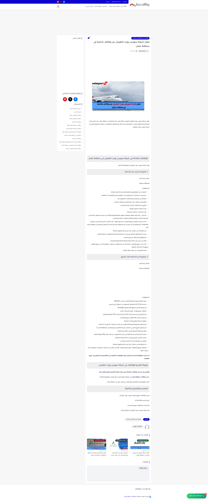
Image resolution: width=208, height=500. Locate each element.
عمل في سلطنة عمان (100, 6)
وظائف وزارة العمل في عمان (73, 148)
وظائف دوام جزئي (76, 122)
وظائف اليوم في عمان (75, 118)
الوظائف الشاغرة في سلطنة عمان (112, 355)
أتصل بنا (125, 1)
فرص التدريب (89, 6)
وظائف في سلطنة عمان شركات (117, 6)
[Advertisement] (104, 22)
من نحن (108, 1)
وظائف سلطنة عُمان (129, 496)
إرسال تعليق (143, 468)
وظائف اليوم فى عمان (75, 115)
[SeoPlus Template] (150, 497)
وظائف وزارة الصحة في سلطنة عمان (71, 145)
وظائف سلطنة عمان (138, 377)
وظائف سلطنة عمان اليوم (74, 125)
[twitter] (61, 2)
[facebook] (64, 2)
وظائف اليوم (142, 51)
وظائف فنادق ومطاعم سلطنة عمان (71, 132)
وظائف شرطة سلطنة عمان (73, 128)
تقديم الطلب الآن (104, 372)
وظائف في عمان (76, 138)
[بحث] (58, 6)
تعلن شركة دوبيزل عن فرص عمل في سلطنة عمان (141, 454)
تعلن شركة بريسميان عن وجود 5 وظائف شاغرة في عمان (96, 454)
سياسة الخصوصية (116, 1)
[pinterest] (58, 2)
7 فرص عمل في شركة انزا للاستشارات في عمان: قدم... (119, 454)
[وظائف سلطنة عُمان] (140, 5)
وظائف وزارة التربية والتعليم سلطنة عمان (70, 142)
